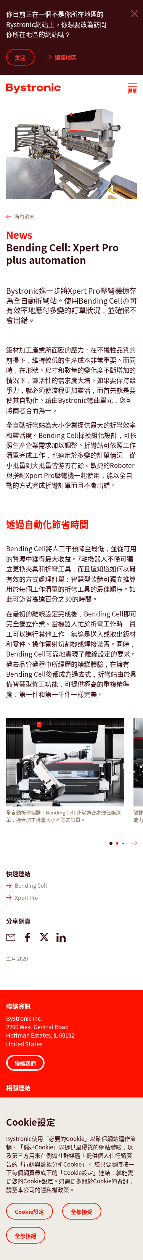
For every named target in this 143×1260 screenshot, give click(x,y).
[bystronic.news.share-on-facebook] (27, 937)
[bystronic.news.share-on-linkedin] (61, 937)
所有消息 (24, 216)
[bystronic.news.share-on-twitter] (44, 937)
